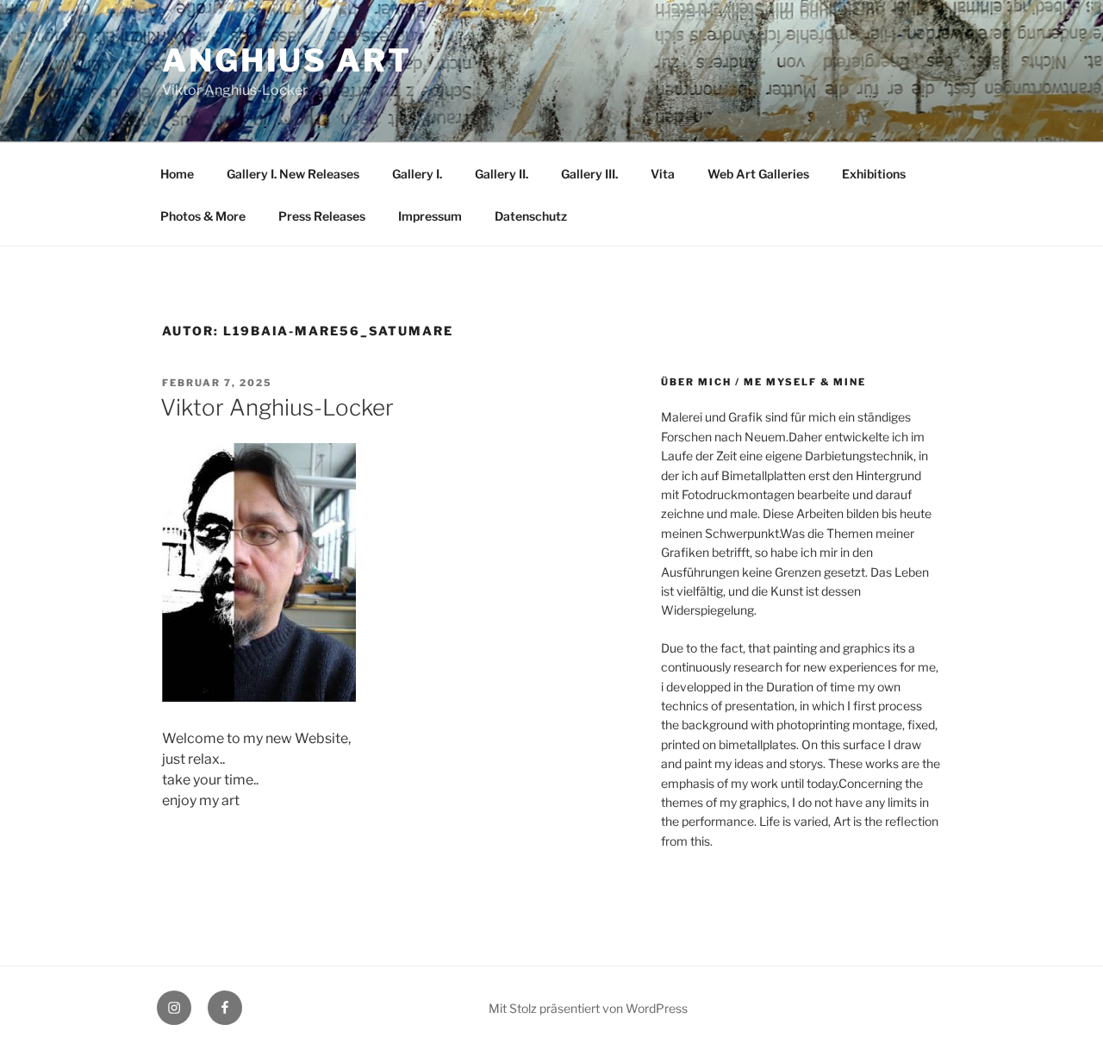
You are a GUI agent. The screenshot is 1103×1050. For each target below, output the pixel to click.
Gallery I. (417, 173)
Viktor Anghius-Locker (277, 407)
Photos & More (203, 216)
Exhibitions (874, 173)
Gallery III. (589, 173)
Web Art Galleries (758, 173)
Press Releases (321, 216)
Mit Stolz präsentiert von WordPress (588, 1008)
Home (177, 173)
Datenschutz (531, 216)
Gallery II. (501, 173)
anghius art (287, 60)
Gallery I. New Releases (293, 173)
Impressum (430, 216)
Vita (663, 173)
